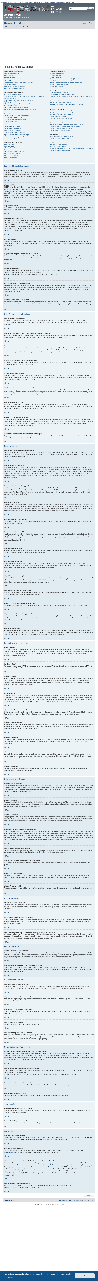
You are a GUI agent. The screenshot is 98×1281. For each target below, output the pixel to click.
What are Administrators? (57, 73)
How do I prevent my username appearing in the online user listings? (24, 96)
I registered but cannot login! (12, 79)
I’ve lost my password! (10, 84)
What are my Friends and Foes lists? (60, 102)
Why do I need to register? (11, 73)
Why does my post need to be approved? (16, 136)
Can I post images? (9, 149)
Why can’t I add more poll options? (14, 123)
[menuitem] (15, 23)
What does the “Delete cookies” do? (14, 88)
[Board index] (27, 8)
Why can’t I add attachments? (12, 128)
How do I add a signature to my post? (15, 119)
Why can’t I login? (9, 80)
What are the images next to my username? (17, 104)
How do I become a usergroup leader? (61, 80)
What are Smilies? (9, 148)
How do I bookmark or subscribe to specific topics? (65, 126)
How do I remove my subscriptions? (60, 130)
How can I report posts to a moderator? (15, 132)
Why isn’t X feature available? (58, 146)
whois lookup (50, 1165)
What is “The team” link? (57, 86)
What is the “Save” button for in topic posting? (17, 134)
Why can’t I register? (10, 77)
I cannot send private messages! (59, 92)
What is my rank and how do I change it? (16, 107)
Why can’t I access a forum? (12, 126)
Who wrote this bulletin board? (58, 144)
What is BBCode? (9, 144)
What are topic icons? (10, 159)
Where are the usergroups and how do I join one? (64, 79)
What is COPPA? (9, 75)
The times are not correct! (11, 98)
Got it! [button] (84, 1276)
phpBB (27, 379)
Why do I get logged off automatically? (15, 86)
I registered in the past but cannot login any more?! (18, 82)
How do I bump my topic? (11, 138)
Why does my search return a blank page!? (62, 114)
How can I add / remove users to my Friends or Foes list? (66, 104)
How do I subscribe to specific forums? (61, 128)
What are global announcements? (14, 151)
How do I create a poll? (10, 121)
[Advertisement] (49, 47)
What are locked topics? (11, 157)
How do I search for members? (59, 116)
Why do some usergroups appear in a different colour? (66, 82)
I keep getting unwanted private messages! (62, 94)
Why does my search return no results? (61, 113)
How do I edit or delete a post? (13, 117)
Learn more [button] (9, 1277)
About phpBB (54, 1139)
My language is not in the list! (12, 102)
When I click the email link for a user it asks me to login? (20, 109)
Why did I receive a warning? (12, 130)
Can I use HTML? (9, 146)
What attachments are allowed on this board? (63, 136)
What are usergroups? (56, 77)
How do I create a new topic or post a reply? (17, 115)
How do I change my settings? (13, 94)
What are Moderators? (56, 75)
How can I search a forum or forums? (61, 111)
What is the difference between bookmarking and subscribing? (68, 124)
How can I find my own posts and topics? (62, 118)
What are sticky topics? (11, 155)
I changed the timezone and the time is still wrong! (18, 100)
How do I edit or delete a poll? (12, 125)
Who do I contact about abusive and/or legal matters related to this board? (71, 148)
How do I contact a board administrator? (61, 150)
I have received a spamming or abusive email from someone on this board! (71, 96)
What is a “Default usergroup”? (59, 84)
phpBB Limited (58, 1137)
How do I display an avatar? (12, 105)
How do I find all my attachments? (59, 138)
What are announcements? (12, 153)
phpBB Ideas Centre (10, 1152)
